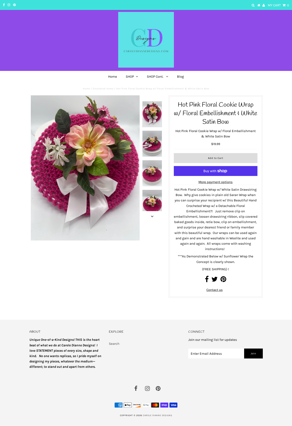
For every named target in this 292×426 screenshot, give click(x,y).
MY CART (278, 5)
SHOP (130, 76)
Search (114, 344)
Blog (180, 76)
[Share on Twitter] (214, 280)
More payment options (215, 182)
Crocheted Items (103, 88)
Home (112, 76)
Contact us (214, 290)
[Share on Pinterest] (223, 280)
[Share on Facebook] (207, 280)
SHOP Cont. (155, 76)
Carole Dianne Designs (157, 415)
